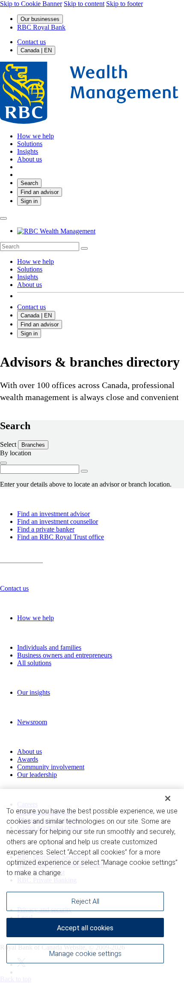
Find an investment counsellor (57, 521)
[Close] (167, 798)
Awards (27, 759)
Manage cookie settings (85, 954)
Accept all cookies (85, 928)
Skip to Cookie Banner (31, 3)
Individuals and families (49, 647)
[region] (92, 886)
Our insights (33, 692)
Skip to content (84, 3)
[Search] (84, 248)
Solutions (29, 269)
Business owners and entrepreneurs (64, 655)
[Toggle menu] (3, 218)
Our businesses (40, 19)
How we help (35, 261)
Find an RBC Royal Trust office (60, 537)
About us (29, 284)
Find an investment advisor (53, 513)
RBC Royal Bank (41, 27)
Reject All (85, 901)
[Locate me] (3, 463)
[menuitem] (92, 246)
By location (15, 453)
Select (9, 444)
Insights (27, 277)
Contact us (31, 41)
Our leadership (37, 774)
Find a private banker (45, 529)
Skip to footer (124, 3)
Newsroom (32, 722)
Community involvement (50, 767)
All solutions (34, 662)
